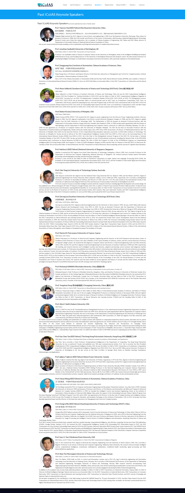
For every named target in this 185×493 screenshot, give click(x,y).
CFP (45, 490)
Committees (88, 5)
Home (65, 5)
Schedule (67, 490)
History (132, 5)
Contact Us (75, 490)
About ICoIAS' (121, 5)
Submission (51, 490)
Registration (109, 5)
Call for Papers (75, 5)
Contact (142, 5)
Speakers (98, 5)
